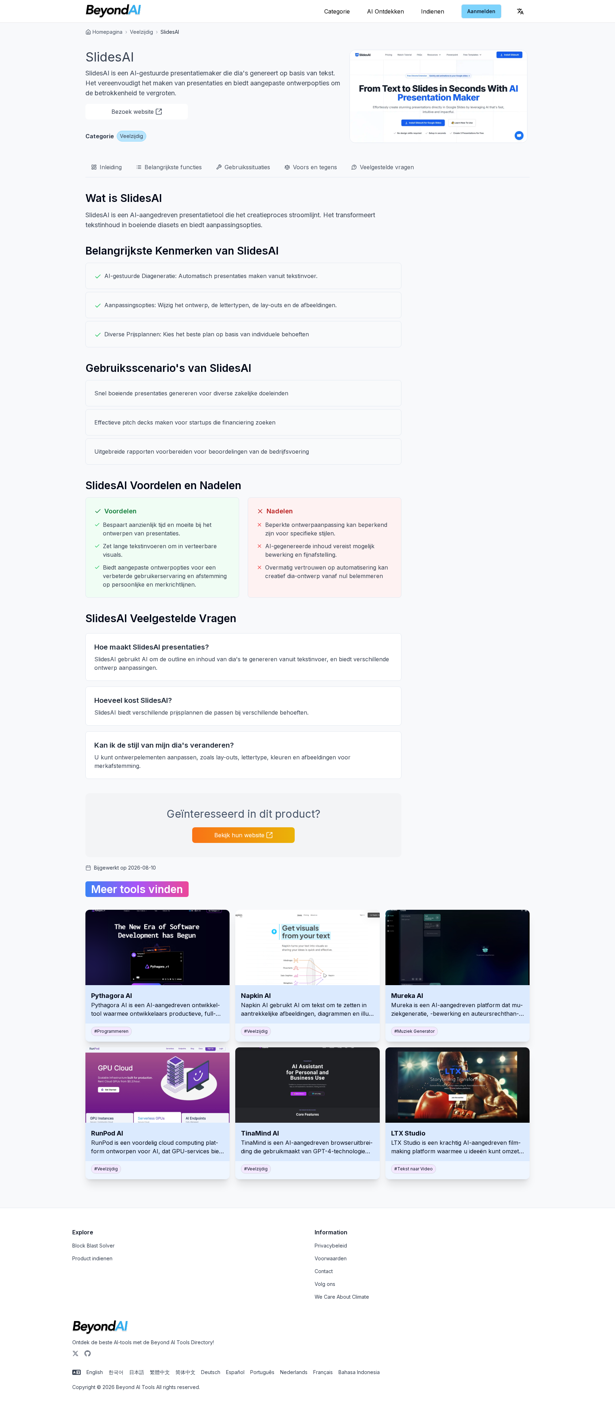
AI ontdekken (385, 11)
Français (323, 1372)
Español (235, 1372)
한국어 (116, 1372)
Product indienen (92, 1258)
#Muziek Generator (414, 1031)
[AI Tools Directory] (113, 11)
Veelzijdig (141, 32)
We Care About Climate (342, 1297)
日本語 (136, 1372)
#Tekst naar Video (413, 1168)
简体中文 (185, 1372)
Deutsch (210, 1372)
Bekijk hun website (239, 835)
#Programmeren (111, 1031)
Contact (324, 1271)
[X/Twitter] (75, 1353)
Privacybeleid (331, 1246)
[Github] (87, 1353)
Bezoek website (132, 111)
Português (262, 1372)
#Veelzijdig (256, 1031)
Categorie (337, 11)
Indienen (432, 11)
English (94, 1372)
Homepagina (107, 32)
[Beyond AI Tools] (100, 1327)
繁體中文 (160, 1372)
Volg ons (325, 1284)
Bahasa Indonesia (359, 1372)
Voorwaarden (331, 1258)
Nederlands (294, 1372)
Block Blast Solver (93, 1246)
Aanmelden (481, 11)
